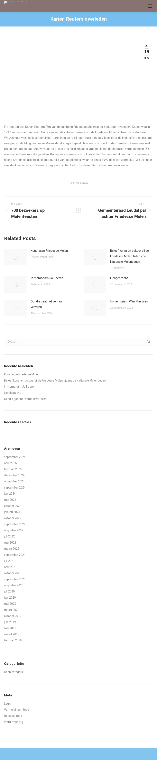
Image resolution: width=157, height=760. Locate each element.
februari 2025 (13, 469)
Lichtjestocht (119, 278)
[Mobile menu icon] (150, 6)
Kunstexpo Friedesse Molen (49, 251)
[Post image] (15, 257)
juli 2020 (9, 591)
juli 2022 (9, 536)
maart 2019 (11, 634)
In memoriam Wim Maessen (129, 301)
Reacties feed (13, 715)
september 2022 (15, 524)
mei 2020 (10, 603)
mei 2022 (10, 542)
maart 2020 (11, 609)
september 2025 (15, 457)
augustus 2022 (13, 530)
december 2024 (14, 475)
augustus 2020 (13, 585)
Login (7, 703)
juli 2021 (9, 561)
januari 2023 (12, 512)
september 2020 (15, 579)
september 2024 (15, 487)
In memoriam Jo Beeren (47, 278)
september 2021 (15, 554)
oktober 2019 (12, 616)
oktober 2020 (12, 573)
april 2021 (10, 567)
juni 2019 (10, 622)
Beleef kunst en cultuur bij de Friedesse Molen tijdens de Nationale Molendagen (129, 256)
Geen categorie (14, 672)
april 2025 (10, 463)
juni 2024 (10, 493)
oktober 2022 (12, 518)
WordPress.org (13, 722)
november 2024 (14, 481)
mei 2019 (10, 628)
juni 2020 (10, 597)
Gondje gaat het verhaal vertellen (46, 304)
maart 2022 (11, 548)
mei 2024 (10, 499)
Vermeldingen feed (16, 709)
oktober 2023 (12, 505)
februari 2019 (13, 640)
